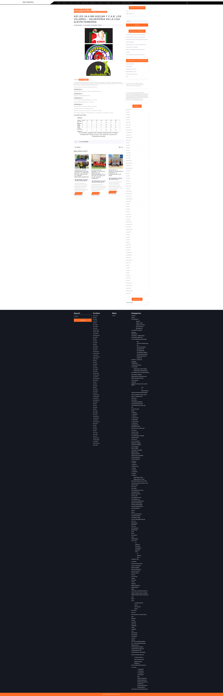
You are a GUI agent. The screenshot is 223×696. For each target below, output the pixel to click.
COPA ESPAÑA (134, 400)
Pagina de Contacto (129, 13)
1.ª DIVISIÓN (133, 462)
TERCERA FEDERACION (135, 459)
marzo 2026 (128, 122)
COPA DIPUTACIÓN (134, 432)
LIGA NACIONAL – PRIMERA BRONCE (138, 335)
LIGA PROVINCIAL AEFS (135, 499)
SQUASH (133, 627)
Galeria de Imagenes (127, 2)
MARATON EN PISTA (139, 326)
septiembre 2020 (129, 290)
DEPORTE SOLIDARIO (135, 567)
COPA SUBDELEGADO (135, 492)
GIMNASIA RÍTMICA (134, 587)
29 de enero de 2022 (79, 25)
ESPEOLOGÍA (133, 580)
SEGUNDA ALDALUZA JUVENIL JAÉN (137, 428)
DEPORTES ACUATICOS (135, 571)
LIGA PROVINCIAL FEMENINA (142, 352)
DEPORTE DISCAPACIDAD (136, 565)
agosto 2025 (128, 140)
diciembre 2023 (129, 191)
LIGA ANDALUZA (134, 333)
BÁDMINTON (93, 2)
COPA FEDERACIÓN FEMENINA (136, 401)
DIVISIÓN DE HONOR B (138, 661)
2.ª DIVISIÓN (133, 468)
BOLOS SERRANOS (134, 380)
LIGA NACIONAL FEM (140, 348)
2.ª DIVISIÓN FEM (134, 471)
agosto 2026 (128, 109)
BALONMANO (108, 2)
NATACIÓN (133, 614)
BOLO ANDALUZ (134, 535)
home (127, 11)
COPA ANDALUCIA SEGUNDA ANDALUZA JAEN (139, 483)
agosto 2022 (128, 232)
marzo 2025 (128, 152)
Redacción (120, 178)
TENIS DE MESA (85, 2)
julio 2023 (95, 382)
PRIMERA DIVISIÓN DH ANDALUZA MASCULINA (139, 594)
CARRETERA (137, 544)
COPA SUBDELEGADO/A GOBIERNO (137, 435)
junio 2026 (128, 114)
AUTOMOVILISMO (137, 602)
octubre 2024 (128, 165)
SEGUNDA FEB (139, 357)
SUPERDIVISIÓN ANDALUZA (142, 685)
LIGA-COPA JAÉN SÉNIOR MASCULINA (138, 519)
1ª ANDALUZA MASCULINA (136, 365)
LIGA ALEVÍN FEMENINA (83, 141)
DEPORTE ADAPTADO (135, 563)
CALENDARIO (133, 382)
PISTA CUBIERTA (139, 330)
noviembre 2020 (129, 285)
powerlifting (133, 623)
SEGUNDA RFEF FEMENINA (136, 444)
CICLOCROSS (137, 546)
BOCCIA (132, 533)
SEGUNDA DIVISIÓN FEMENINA (136, 504)
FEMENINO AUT (137, 663)
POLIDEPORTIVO (116, 2)
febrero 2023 (128, 216)
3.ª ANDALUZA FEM (134, 421)
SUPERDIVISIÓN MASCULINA (142, 689)
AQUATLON (133, 526)
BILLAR (132, 531)
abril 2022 (128, 242)
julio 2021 (127, 265)
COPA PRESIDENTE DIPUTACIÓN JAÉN (138, 405)
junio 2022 (128, 237)
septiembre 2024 (129, 168)
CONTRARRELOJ (138, 548)
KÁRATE (132, 598)
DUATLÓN (133, 574)
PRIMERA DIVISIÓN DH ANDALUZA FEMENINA (139, 593)
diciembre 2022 (129, 221)
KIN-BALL (133, 512)
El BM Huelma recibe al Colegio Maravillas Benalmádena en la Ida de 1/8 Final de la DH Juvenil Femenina (99, 174)
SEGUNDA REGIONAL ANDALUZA (140, 665)
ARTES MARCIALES (134, 319)
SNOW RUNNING (144, 392)
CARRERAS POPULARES (140, 324)
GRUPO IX (133, 510)
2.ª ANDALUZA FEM (134, 417)
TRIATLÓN (133, 638)
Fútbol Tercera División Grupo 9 (131, 74)
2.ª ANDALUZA (134, 464)
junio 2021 (128, 267)
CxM (142, 387)
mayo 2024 (128, 178)
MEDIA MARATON (139, 328)
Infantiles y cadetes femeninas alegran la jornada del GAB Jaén (116, 172)
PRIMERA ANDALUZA (135, 645)
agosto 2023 (128, 201)
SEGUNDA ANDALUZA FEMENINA (137, 455)
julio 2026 (127, 112)
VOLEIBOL (133, 640)
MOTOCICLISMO (137, 606)
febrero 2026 (128, 124)
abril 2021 (128, 272)
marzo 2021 (128, 275)
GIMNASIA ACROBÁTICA (135, 585)
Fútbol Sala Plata (129, 66)
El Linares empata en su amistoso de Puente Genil (135, 54)
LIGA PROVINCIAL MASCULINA (142, 354)
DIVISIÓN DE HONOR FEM (135, 493)
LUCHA (132, 600)
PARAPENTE (133, 618)
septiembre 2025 (129, 137)
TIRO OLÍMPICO (134, 636)
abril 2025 (128, 150)
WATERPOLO (133, 654)
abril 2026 (128, 119)
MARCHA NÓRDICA (145, 390)
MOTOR (132, 610)
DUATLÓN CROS (134, 576)
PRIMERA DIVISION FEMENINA (136, 502)
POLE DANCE (133, 622)
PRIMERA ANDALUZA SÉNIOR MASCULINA (139, 376)
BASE (90, 9)
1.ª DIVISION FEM (140, 669)
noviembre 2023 (129, 193)
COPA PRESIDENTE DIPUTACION (137, 490)
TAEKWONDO (133, 629)
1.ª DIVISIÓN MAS (140, 671)
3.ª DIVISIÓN (133, 473)
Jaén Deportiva (28, 2)
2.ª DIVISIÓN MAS (134, 366)
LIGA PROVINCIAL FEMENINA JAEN (137, 501)
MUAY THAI (133, 521)
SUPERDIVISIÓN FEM (141, 687)
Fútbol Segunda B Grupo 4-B (131, 71)
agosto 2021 (128, 262)
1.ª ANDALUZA (134, 412)
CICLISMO (133, 559)
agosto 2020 (128, 293)
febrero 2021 (95, 434)
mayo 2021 (128, 270)
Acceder (113, 315)
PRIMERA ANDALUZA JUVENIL (139, 479)
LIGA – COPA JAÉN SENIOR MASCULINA (138, 643)
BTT (136, 542)
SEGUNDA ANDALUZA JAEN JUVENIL (140, 481)
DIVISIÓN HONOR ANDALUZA (142, 681)
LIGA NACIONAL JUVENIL (135, 426)
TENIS (132, 631)
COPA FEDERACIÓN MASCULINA (137, 403)
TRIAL (135, 610)
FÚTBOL (59, 2)
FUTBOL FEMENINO (134, 446)
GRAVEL (136, 551)
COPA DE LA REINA (134, 448)
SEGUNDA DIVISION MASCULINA (137, 506)
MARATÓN (139, 555)
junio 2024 (128, 175)
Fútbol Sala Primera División (131, 69)
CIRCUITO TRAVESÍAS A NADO (136, 396)
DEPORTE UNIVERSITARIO (136, 569)
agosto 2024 (128, 170)
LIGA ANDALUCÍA (140, 683)
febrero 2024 (128, 186)
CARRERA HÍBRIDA (134, 538)
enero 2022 (128, 249)
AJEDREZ (133, 317)
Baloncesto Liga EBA (130, 63)
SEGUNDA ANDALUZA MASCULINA (137, 648)
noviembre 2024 (129, 163)
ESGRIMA (133, 578)
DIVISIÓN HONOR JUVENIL (138, 477)
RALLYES (136, 608)
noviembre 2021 (96, 418)
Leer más (79, 194)
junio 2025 (128, 145)
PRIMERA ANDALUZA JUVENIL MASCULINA (141, 372)
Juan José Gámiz (87, 25)
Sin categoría (133, 667)
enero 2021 (128, 280)
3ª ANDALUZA (133, 475)
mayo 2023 (128, 209)
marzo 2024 (128, 183)
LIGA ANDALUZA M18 (140, 659)
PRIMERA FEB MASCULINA (141, 356)
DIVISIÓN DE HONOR (135, 437)
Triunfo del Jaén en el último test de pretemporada (135, 34)
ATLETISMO (77, 2)
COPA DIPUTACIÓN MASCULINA (142, 343)
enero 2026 (128, 127)
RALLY (138, 557)
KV (142, 389)
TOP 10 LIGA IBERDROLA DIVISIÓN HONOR (139, 339)
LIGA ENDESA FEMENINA (141, 347)
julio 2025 (127, 142)
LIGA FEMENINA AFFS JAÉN (136, 497)
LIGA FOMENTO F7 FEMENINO (136, 450)
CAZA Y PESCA (134, 540)
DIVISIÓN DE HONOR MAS (142, 680)
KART (142, 602)
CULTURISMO (133, 561)
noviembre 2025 (129, 132)
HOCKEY (132, 589)
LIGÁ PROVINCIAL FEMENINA (136, 374)
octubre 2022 (128, 226)
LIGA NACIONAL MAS (140, 350)
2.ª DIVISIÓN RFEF (134, 419)
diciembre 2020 (129, 283)
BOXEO (132, 537)
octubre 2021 (128, 257)
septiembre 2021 (129, 260)
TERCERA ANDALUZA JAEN (136, 650)
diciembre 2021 (129, 252)
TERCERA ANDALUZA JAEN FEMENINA (138, 652)
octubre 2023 (128, 196)
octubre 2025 (128, 135)
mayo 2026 (128, 117)
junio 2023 (128, 206)
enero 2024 (128, 188)
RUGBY (71, 2)
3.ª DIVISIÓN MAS (140, 674)
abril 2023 (128, 211)
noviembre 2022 (129, 224)
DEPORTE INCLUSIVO (135, 409)
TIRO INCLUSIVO (134, 634)
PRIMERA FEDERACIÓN (135, 453)
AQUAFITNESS (134, 524)
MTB (136, 559)
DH (137, 553)
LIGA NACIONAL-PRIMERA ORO (137, 337)
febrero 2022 (128, 247)
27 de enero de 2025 (113, 178)
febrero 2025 (128, 155)
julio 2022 (127, 234)
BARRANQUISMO (134, 529)
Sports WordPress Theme (108, 694)
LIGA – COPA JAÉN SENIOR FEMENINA (138, 641)
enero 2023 (128, 219)
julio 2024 (127, 173)
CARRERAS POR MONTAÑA (136, 392)
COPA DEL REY (134, 398)
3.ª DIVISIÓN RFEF (134, 423)
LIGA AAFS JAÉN (134, 495)
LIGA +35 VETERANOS (135, 441)
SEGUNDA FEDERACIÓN (135, 457)
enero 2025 (95, 349)
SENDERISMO (133, 625)
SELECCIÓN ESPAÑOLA (135, 508)
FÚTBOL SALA (65, 2)
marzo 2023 (128, 214)
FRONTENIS (133, 583)
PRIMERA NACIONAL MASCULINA (137, 378)
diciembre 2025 (129, 129)
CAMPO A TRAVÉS (139, 323)
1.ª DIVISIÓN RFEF (134, 414)
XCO (138, 559)
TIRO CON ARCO (134, 632)
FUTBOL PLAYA (134, 439)
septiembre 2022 (129, 229)
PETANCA (133, 620)
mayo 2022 (128, 239)
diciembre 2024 (129, 160)
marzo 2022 (128, 244)
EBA (137, 345)
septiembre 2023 (129, 198)
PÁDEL (132, 616)
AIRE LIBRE (133, 315)
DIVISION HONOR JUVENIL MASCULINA (141, 370)
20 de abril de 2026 (79, 179)
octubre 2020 (128, 288)
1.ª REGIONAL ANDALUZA (138, 657)
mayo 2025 (128, 147)
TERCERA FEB (139, 359)
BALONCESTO (100, 2)
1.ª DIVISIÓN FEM (134, 363)
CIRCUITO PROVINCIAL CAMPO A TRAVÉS (139, 394)
